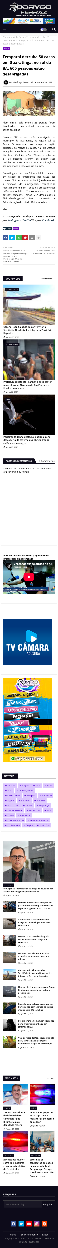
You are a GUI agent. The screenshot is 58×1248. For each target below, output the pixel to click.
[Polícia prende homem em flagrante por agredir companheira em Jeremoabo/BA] (9, 1025)
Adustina (11, 785)
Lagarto (10, 800)
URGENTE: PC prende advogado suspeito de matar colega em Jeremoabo (33, 939)
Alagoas (25, 785)
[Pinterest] (25, 237)
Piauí (49, 810)
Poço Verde (25, 815)
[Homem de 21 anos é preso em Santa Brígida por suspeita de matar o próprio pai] (9, 991)
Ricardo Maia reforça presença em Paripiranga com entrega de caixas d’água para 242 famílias (35, 1006)
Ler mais (50, 1078)
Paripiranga (44, 805)
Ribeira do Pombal (15, 820)
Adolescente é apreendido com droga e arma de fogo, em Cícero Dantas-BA (34, 922)
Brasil (10, 790)
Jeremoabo (47, 795)
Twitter (26, 220)
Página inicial (10, 37)
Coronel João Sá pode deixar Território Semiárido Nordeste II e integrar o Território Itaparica (27, 330)
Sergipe (29, 825)
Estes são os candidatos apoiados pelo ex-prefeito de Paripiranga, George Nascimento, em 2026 (41, 1166)
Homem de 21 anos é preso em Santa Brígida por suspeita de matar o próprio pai (36, 990)
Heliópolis (31, 795)
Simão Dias (44, 825)
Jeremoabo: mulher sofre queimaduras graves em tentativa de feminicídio (14, 1164)
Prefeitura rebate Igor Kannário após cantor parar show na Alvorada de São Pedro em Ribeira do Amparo (27, 385)
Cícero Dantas (13, 795)
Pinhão (10, 815)
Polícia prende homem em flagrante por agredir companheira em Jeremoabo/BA (36, 1023)
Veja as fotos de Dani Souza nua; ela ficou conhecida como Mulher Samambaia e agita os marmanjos (36, 1040)
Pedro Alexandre (14, 810)
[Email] (32, 237)
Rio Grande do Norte (39, 820)
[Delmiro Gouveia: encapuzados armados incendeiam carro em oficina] (9, 957)
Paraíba (28, 805)
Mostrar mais (47, 278)
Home (13, 1234)
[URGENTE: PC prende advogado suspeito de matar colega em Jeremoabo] (9, 940)
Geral (21, 37)
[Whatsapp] (19, 237)
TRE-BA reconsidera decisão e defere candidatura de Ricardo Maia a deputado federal (14, 1118)
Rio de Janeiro (13, 825)
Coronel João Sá (26, 790)
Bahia (49, 785)
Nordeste (41, 800)
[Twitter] (12, 237)
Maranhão (25, 800)
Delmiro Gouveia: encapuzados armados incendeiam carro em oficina (33, 956)
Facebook (48, 220)
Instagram (14, 220)
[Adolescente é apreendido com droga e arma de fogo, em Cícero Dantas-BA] (9, 923)
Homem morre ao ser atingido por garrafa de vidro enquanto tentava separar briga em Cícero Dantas (35, 905)
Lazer (45, 1234)
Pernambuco (34, 810)
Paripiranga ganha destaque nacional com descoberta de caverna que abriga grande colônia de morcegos (26, 440)
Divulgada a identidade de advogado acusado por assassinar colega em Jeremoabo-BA (28, 890)
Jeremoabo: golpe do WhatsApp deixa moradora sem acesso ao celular (42, 1117)
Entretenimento (29, 1234)
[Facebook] (5, 237)
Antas (38, 785)
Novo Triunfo (13, 805)
